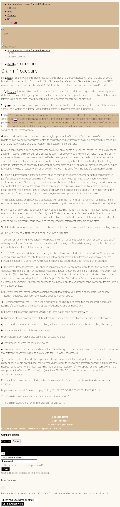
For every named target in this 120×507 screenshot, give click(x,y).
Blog (10, 11)
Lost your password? (32, 465)
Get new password (12, 503)
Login (5, 469)
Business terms (60, 417)
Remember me (12, 465)
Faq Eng (12, 8)
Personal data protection (60, 424)
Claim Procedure (60, 421)
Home (11, 52)
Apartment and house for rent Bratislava (29, 4)
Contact (12, 15)
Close (16, 441)
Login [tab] (10, 447)
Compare (6, 441)
